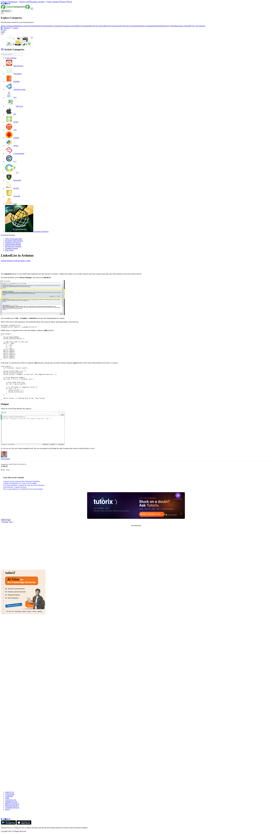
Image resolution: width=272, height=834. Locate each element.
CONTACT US (10, 800)
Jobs (4, 30)
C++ (15, 161)
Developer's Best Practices (14, 241)
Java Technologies (57, 26)
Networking (17, 74)
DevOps (122, 26)
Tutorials (6, 28)
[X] (3, 4)
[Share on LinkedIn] (4, 466)
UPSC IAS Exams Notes (13, 239)
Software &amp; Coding (22, 261)
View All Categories (198, 26)
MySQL (16, 188)
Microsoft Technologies (112, 26)
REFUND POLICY (12, 806)
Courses (15, 28)
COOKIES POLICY (12, 807)
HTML (15, 122)
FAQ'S (7, 809)
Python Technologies (8, 26)
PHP (15, 204)
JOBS (7, 798)
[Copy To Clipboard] (1, 466)
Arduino (3, 261)
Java (14, 97)
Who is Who (9, 250)
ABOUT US (9, 792)
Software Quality (168, 26)
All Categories (11, 58)
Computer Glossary (11, 248)
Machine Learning (145, 26)
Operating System (19, 89)
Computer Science (69, 26)
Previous (5, 522)
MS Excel (19, 106)
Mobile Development (82, 26)
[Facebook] (1, 4)
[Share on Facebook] (3, 466)
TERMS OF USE (11, 802)
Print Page (6, 520)
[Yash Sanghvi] (4, 457)
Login (3, 32)
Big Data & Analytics (96, 26)
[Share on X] (7, 466)
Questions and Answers (13, 242)
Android (16, 138)
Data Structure (18, 66)
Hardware (10, 261)
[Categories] (31, 9)
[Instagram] (9, 4)
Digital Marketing (157, 26)
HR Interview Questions (13, 246)
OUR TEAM (9, 794)
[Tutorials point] (15, 8)
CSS (15, 130)
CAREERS (9, 796)
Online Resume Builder (13, 244)
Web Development (44, 26)
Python (15, 146)
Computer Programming (30, 26)
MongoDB (17, 180)
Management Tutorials (181, 26)
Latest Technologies (132, 26)
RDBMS (16, 81)
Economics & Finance (41, 231)
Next (11, 522)
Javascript (16, 196)
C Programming (18, 153)
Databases (18, 26)
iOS (14, 114)
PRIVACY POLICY (12, 804)
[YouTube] (5, 4)
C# (17, 172)
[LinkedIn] (7, 4)
